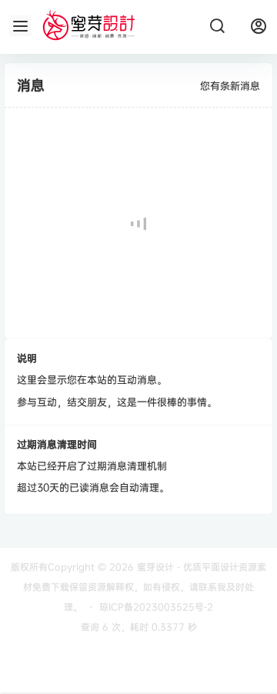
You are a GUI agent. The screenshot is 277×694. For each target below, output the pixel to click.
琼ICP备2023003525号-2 (156, 606)
